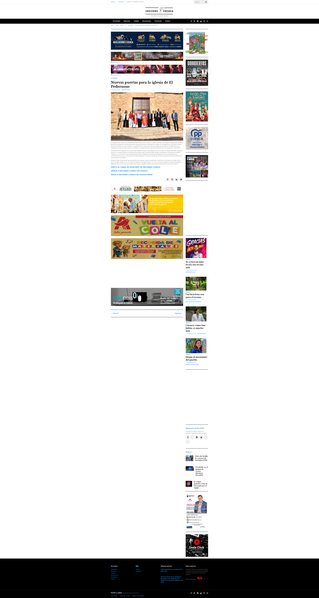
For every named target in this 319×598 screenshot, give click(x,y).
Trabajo (136, 21)
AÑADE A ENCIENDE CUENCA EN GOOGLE (129, 170)
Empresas (127, 21)
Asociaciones (146, 21)
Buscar (206, 2)
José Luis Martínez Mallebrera (194, 301)
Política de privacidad (138, 596)
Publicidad (121, 2)
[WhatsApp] (188, 442)
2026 (117, 25)
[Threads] (206, 437)
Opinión (113, 2)
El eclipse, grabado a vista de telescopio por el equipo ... (201, 485)
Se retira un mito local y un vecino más (195, 265)
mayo (121, 25)
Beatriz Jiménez (202, 333)
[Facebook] (188, 437)
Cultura (167, 21)
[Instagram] (197, 437)
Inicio (112, 25)
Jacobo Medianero (190, 272)
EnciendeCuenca (125, 89)
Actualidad (116, 21)
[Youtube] (201, 437)
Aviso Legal (114, 596)
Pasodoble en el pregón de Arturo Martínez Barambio (202, 471)
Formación (158, 21)
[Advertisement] (147, 272)
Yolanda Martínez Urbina (192, 364)
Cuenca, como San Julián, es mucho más (195, 328)
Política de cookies (125, 596)
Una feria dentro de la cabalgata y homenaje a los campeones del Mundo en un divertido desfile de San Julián (172, 579)
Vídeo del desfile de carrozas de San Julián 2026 (201, 458)
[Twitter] (192, 437)
